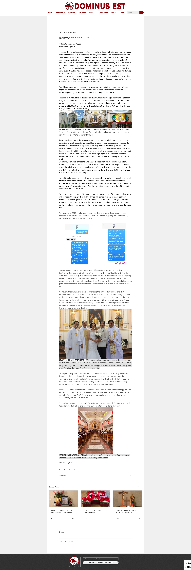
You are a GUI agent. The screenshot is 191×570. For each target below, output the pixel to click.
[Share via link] (74, 469)
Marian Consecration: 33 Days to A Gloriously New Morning (62, 511)
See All (140, 487)
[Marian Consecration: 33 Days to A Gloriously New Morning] (63, 499)
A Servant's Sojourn (65, 463)
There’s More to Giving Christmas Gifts (92, 511)
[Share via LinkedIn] (69, 469)
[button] (140, 16)
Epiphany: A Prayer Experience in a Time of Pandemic (127, 511)
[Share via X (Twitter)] (64, 469)
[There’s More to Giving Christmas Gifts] (95, 499)
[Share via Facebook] (60, 469)
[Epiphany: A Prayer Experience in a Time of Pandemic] (127, 499)
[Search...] (141, 12)
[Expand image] (71, 119)
